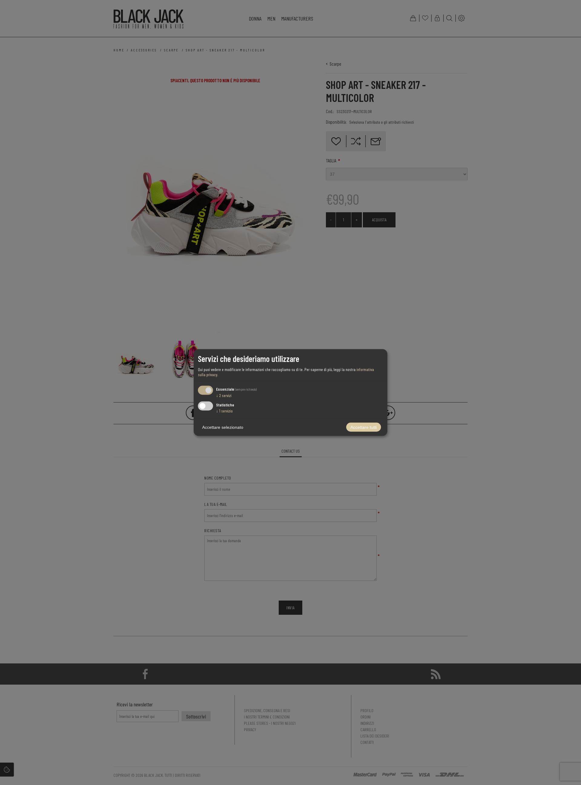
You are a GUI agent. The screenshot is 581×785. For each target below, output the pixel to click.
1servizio (224, 410)
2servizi (223, 395)
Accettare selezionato (222, 427)
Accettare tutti (363, 427)
